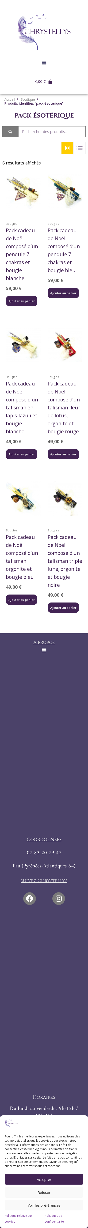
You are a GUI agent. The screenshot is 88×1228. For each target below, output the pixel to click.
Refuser (44, 1192)
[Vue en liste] (79, 148)
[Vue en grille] (67, 148)
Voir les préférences (44, 1205)
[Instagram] (58, 898)
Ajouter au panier (21, 301)
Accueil (9, 99)
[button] (44, 63)
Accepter (44, 1179)
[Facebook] (29, 898)
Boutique (27, 99)
